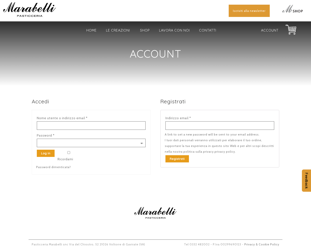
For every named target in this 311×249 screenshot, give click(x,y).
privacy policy (225, 152)
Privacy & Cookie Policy (261, 244)
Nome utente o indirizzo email (62, 118)
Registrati (177, 159)
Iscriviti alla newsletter (249, 10)
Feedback (306, 180)
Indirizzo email (178, 118)
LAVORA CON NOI (174, 30)
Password (46, 135)
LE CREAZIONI (118, 30)
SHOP (145, 30)
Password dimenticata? (53, 167)
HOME (91, 30)
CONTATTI (207, 30)
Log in (45, 153)
